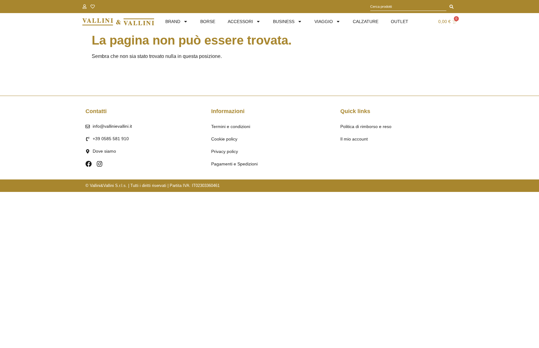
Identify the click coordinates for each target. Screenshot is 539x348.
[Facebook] (88, 164)
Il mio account (354, 138)
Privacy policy (224, 151)
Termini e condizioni (230, 126)
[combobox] (408, 6)
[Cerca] (451, 6)
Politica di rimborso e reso (365, 126)
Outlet (399, 21)
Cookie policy (224, 138)
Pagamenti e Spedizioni (234, 163)
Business (283, 21)
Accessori (240, 21)
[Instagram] (99, 164)
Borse (207, 21)
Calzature (365, 21)
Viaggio (323, 21)
